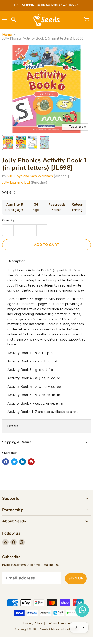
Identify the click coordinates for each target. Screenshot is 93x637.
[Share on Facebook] (5, 461)
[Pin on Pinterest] (31, 461)
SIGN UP (75, 578)
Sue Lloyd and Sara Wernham (30, 176)
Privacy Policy (32, 623)
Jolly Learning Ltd (16, 182)
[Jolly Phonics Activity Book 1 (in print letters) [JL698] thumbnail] (8, 142)
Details (13, 426)
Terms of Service (58, 623)
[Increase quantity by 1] (42, 230)
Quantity (8, 220)
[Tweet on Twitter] (14, 461)
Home (7, 35)
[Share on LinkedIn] (22, 461)
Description (16, 261)
